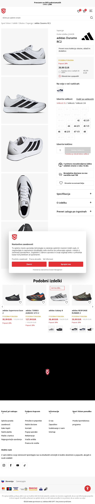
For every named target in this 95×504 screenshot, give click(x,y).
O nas (51, 421)
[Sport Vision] (3, 10)
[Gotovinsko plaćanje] (46, 488)
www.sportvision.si (35, 502)
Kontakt (28, 428)
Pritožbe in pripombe (33, 421)
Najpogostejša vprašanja (11, 439)
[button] (47, 17)
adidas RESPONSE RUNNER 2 (79, 311)
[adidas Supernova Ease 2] (12, 295)
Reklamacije (30, 435)
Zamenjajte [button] (21, 481)
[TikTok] (24, 465)
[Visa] (15, 488)
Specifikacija (63, 193)
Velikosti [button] (71, 103)
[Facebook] (10, 465)
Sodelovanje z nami (57, 428)
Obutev (22, 23)
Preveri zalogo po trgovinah (72, 211)
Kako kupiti (5, 428)
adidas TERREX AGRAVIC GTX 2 (32, 311)
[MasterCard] (3, 488)
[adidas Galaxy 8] (59, 295)
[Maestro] (9, 488)
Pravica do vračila (32, 443)
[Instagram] (3, 465)
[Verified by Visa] (40, 488)
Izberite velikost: (65, 99)
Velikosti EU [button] (61, 103)
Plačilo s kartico (7, 435)
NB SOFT (52, 502)
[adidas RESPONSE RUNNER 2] (82, 295)
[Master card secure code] (33, 488)
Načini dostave (31, 424)
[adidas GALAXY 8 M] (59, 329)
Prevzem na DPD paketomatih (47, 2)
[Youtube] (17, 465)
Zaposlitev (53, 424)
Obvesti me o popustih (70, 76)
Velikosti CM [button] (81, 103)
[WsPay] (23, 488)
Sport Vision (6, 23)
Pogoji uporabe (31, 432)
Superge (29, 23)
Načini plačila (6, 432)
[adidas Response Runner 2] (74, 329)
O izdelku (62, 202)
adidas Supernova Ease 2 (12, 311)
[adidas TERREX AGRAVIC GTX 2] (36, 295)
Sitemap (52, 432)
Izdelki (14, 23)
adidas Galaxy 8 (56, 310)
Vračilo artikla (30, 439)
